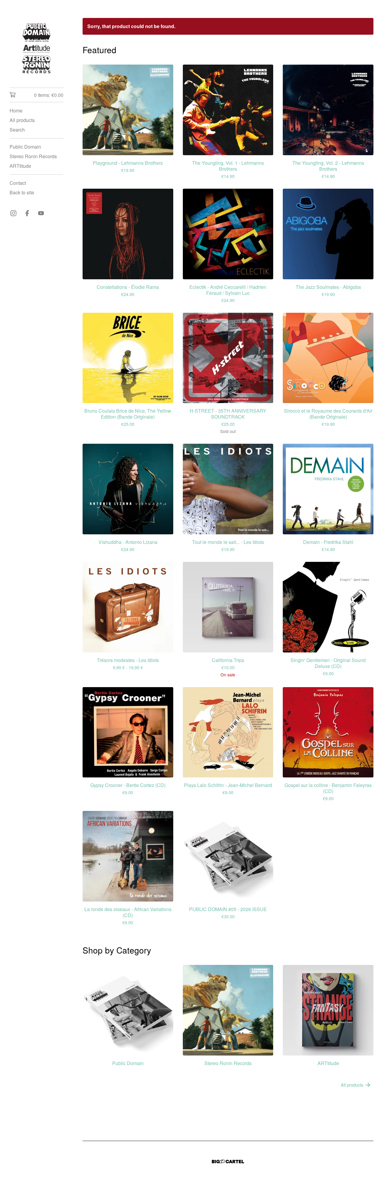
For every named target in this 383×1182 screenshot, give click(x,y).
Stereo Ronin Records (33, 156)
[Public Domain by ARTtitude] (36, 48)
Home (16, 110)
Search (17, 129)
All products (22, 120)
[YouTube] (41, 213)
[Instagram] (13, 213)
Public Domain (25, 146)
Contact (18, 182)
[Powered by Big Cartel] (228, 1161)
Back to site (22, 192)
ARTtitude (20, 165)
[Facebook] (27, 213)
